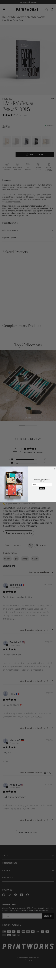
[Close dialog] (54, 468)
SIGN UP (42, 488)
